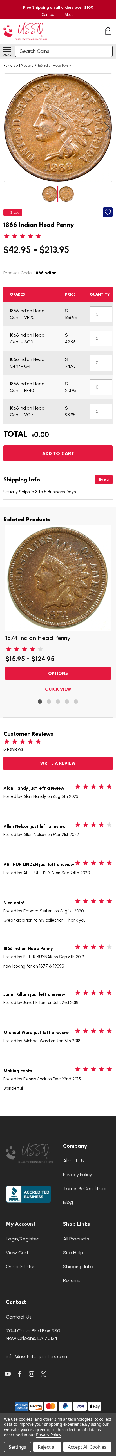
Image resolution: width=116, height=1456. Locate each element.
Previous (9, 127)
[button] (29, 1153)
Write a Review (58, 764)
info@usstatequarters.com (36, 1356)
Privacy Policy (77, 1174)
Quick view (58, 690)
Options (58, 674)
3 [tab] (58, 702)
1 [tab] (40, 702)
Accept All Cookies (87, 1447)
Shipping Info (78, 1266)
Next (107, 127)
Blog (68, 1202)
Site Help (73, 1253)
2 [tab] (49, 702)
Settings (17, 1447)
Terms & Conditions (85, 1188)
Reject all (47, 1447)
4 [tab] (67, 702)
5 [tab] (76, 702)
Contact (48, 14)
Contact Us (19, 1317)
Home (7, 66)
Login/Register (22, 1239)
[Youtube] (8, 1374)
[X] (20, 1374)
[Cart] (108, 31)
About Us (73, 1161)
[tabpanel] (58, 610)
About (69, 14)
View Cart (17, 1253)
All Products (76, 1239)
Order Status (20, 1266)
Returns (72, 1280)
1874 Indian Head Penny (37, 638)
